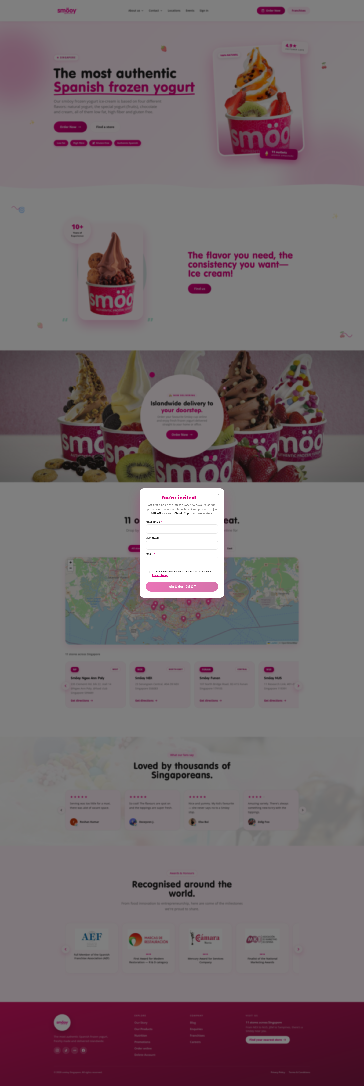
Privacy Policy (160, 575)
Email (150, 554)
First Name (154, 521)
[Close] (218, 494)
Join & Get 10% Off (182, 586)
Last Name (152, 538)
